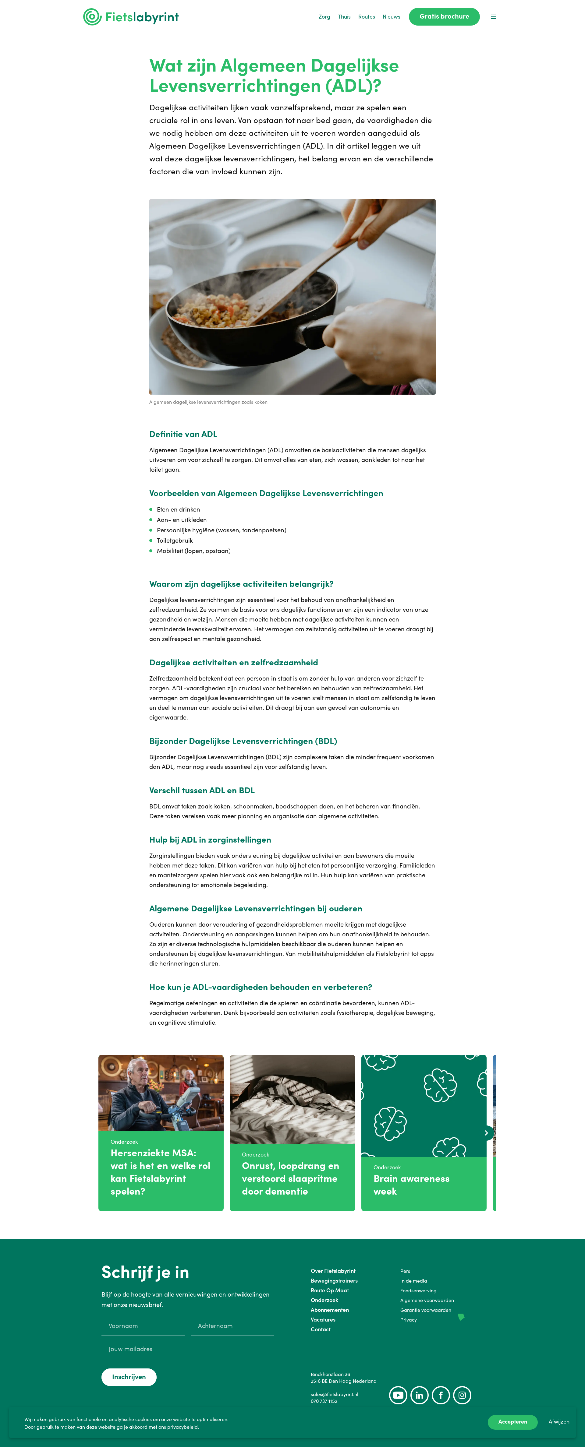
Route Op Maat (330, 1290)
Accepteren (512, 1421)
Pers (405, 1271)
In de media (413, 1281)
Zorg (324, 16)
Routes (366, 16)
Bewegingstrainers (334, 1280)
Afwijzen (559, 1421)
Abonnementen (330, 1309)
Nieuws (391, 16)
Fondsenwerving (418, 1290)
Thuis (344, 16)
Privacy (408, 1320)
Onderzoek (324, 1300)
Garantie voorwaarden (425, 1310)
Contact (321, 1329)
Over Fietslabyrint (333, 1270)
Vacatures (323, 1319)
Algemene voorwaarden (427, 1300)
